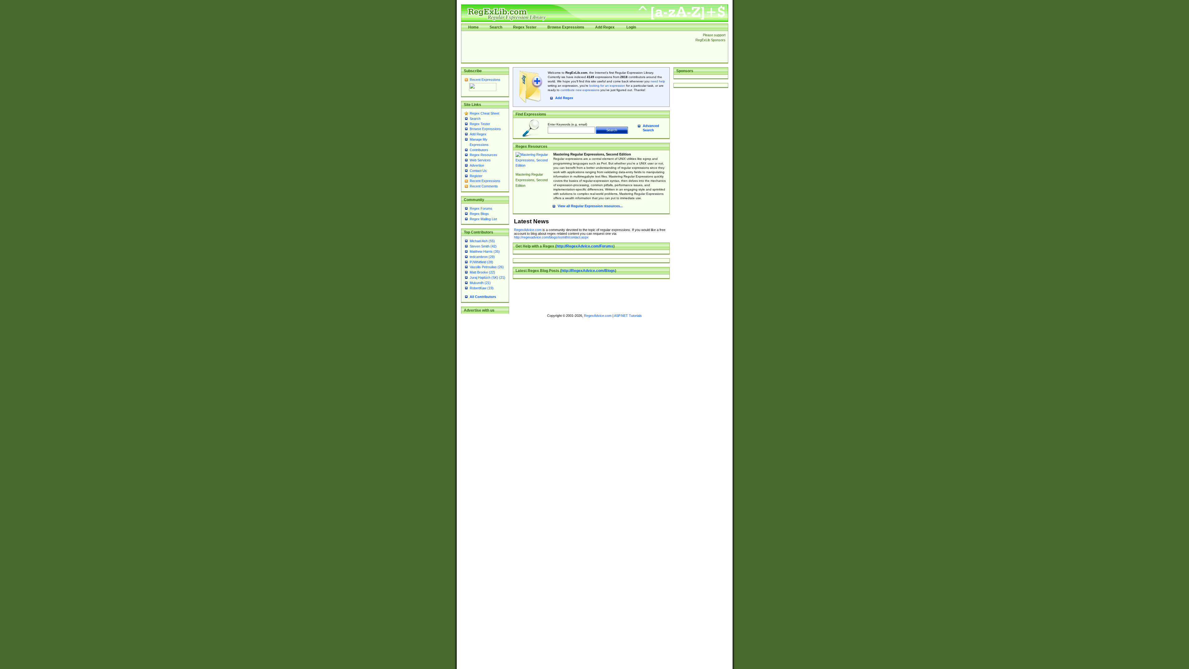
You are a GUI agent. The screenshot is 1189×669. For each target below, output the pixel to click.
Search (496, 27)
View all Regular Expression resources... (590, 206)
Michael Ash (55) (482, 241)
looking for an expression (606, 85)
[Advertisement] (576, 47)
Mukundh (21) (480, 283)
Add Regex (605, 27)
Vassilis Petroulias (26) (487, 267)
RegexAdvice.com (528, 230)
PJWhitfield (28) (481, 262)
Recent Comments (484, 186)
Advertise (477, 165)
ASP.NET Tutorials (628, 315)
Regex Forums (481, 208)
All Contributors (483, 297)
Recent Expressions (485, 79)
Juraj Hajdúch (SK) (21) (487, 277)
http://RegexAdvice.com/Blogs (588, 271)
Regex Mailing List (483, 219)
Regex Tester (525, 27)
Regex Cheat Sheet (484, 113)
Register (476, 176)
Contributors (479, 150)
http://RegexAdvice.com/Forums (584, 246)
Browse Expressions (565, 27)
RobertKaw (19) (482, 288)
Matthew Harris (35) (485, 251)
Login (631, 27)
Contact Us (478, 171)
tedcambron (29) (482, 257)
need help (658, 81)
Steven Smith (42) (483, 246)
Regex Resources (483, 155)
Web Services (480, 160)
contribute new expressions (579, 90)
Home (473, 27)
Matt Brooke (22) (482, 272)
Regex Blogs (479, 214)
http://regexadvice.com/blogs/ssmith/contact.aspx (551, 237)
